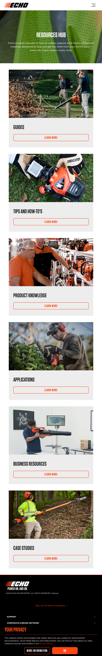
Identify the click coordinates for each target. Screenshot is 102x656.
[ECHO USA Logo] (16, 5)
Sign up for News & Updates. (50, 605)
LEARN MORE (51, 138)
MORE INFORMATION (37, 651)
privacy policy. (46, 643)
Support (11, 617)
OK (64, 651)
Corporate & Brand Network (23, 623)
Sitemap (55, 593)
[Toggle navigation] (93, 5)
